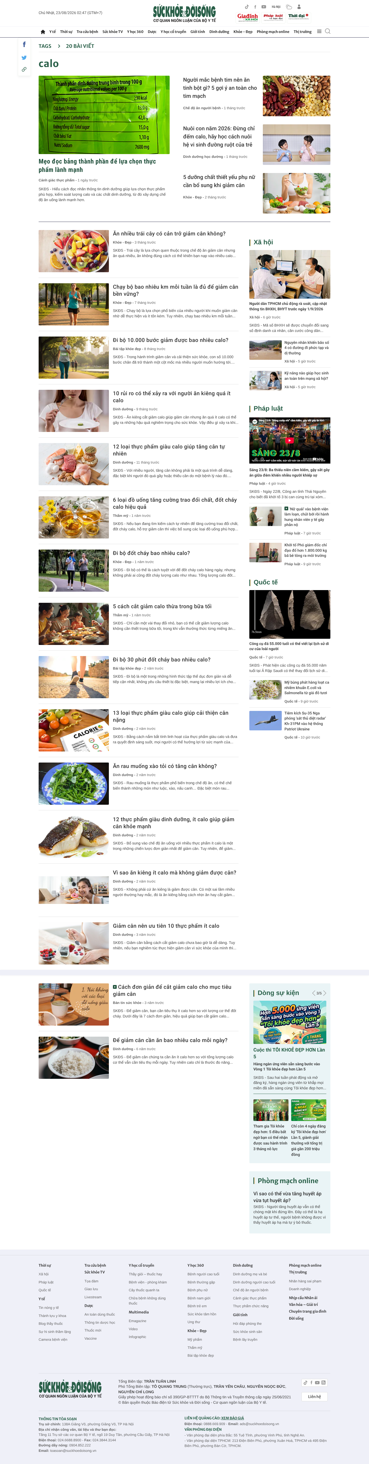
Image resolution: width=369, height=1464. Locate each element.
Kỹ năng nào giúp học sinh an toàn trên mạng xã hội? (306, 376)
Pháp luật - (258, 483)
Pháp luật (268, 408)
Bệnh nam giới (198, 1298)
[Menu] (319, 31)
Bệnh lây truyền (245, 1339)
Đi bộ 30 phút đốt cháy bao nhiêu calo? (162, 659)
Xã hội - (255, 317)
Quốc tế (266, 582)
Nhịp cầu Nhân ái (303, 1298)
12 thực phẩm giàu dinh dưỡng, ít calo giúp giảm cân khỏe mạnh (173, 823)
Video (133, 1329)
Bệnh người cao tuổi (203, 1274)
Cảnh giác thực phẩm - (58, 180)
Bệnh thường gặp (201, 1282)
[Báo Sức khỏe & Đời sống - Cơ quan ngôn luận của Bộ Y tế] (184, 13)
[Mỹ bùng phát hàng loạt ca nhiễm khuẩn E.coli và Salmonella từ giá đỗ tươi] (265, 690)
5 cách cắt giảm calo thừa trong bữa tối (162, 606)
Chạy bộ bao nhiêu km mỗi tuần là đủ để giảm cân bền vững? (175, 290)
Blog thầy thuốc (51, 1324)
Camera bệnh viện (53, 1339)
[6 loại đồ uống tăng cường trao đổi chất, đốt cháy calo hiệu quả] (74, 517)
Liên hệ (314, 1396)
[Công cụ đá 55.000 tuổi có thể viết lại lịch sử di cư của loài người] (289, 614)
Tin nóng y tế (49, 1308)
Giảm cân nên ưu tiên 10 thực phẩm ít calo (166, 926)
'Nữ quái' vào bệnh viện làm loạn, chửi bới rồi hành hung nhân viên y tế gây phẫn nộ (306, 517)
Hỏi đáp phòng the (247, 1324)
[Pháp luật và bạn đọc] (273, 18)
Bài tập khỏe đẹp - (128, 349)
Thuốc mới (93, 1330)
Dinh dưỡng (219, 31)
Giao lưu (91, 1289)
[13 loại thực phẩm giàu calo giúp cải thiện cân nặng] (74, 730)
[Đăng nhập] (299, 6)
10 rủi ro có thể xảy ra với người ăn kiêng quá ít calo (172, 397)
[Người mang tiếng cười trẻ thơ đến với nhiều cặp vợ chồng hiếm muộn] (289, 1022)
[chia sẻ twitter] (24, 58)
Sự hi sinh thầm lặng (55, 1332)
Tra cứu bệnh (87, 31)
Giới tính (197, 31)
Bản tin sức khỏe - (129, 1003)
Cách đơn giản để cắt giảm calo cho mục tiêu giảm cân (172, 990)
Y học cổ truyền (173, 31)
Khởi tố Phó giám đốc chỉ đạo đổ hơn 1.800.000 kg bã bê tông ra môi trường (305, 550)
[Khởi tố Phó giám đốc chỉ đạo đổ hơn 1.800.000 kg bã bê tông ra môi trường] (265, 552)
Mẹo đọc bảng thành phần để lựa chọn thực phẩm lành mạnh (97, 166)
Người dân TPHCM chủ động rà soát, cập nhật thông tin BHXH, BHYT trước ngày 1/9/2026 (288, 306)
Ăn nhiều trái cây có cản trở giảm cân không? (169, 233)
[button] (313, 993)
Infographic (137, 1337)
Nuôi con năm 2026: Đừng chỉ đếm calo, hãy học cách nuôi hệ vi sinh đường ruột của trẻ (219, 136)
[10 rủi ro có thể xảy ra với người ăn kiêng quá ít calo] (74, 411)
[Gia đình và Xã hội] (247, 18)
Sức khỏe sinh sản (247, 1332)
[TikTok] (247, 7)
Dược (152, 31)
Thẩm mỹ (194, 1348)
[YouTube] (263, 6)
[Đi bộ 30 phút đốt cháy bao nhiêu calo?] (74, 677)
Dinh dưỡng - (124, 409)
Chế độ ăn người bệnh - (203, 108)
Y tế (52, 31)
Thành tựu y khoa (52, 1316)
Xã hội (263, 242)
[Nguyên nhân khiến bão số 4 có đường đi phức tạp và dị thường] (265, 350)
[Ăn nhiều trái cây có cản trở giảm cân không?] (74, 251)
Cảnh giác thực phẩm (249, 1298)
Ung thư (193, 1322)
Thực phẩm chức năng (251, 1306)
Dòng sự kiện (278, 993)
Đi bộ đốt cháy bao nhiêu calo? (151, 553)
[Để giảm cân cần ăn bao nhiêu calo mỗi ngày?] (74, 1058)
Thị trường (302, 31)
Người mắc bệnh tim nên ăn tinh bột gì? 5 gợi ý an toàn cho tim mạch (220, 87)
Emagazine (137, 1321)
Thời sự (66, 31)
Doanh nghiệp (300, 1289)
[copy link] (24, 69)
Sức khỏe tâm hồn (201, 1314)
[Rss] (323, 1383)
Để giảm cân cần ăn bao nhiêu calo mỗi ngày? (170, 1040)
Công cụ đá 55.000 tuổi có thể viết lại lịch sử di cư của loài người (289, 646)
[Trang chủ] (43, 31)
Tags (45, 46)
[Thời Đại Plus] (299, 17)
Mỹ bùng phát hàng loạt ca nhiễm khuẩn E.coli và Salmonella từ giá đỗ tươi (306, 687)
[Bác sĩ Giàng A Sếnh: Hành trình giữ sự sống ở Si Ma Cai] (308, 1110)
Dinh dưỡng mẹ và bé (250, 1274)
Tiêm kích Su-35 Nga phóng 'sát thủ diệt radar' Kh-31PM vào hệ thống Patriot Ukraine (305, 721)
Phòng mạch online (273, 31)
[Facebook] (255, 7)
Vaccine (91, 1338)
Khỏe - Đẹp (243, 31)
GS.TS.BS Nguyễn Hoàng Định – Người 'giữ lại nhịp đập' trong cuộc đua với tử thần (270, 1137)
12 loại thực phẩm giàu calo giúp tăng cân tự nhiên (169, 450)
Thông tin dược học (100, 1322)
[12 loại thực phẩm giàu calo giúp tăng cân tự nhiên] (74, 464)
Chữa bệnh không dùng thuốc (147, 1301)
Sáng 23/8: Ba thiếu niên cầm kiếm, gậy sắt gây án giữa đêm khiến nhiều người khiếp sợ (289, 473)
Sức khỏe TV (112, 31)
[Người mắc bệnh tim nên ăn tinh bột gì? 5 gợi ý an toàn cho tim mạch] (296, 96)
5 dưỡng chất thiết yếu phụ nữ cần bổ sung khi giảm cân (219, 181)
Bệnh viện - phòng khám (148, 1282)
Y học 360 (135, 31)
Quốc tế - (256, 657)
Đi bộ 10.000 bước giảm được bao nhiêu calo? (171, 340)
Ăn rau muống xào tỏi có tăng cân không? (165, 766)
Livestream (93, 1297)
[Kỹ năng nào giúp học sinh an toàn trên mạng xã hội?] (265, 380)
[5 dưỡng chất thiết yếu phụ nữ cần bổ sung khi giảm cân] (296, 193)
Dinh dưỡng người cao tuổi (254, 1282)
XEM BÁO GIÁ (232, 1418)
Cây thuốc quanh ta (144, 1290)
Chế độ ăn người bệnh (250, 1290)
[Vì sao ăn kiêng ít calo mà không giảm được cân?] (74, 890)
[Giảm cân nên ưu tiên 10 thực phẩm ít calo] (74, 943)
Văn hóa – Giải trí (303, 1305)
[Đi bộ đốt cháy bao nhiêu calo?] (74, 571)
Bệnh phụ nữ (197, 1290)
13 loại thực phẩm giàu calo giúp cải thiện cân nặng (171, 716)
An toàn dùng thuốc (100, 1314)
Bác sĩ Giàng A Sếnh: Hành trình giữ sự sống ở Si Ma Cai (308, 1132)
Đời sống (296, 1318)
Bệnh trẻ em (197, 1306)
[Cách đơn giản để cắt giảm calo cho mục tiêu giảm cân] (74, 1004)
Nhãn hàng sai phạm (305, 1281)
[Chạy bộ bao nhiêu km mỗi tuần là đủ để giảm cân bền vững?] (74, 304)
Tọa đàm (91, 1281)
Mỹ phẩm (194, 1339)
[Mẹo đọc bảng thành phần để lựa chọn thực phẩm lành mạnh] (104, 115)
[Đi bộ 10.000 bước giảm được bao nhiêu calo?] (74, 358)
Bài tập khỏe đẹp (200, 1355)
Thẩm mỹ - (122, 516)
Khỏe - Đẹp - (194, 197)
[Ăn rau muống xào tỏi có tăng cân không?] (74, 784)
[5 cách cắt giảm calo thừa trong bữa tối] (74, 624)
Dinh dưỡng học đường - (204, 157)
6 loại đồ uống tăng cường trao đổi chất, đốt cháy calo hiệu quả (175, 503)
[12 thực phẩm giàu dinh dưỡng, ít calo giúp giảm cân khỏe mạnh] (74, 837)
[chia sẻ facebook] (24, 44)
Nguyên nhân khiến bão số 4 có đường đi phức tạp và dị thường (306, 348)
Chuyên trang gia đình (307, 1311)
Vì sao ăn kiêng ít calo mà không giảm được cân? (174, 872)
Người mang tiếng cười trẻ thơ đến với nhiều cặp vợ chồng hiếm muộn (285, 1067)
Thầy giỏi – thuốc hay (145, 1274)
